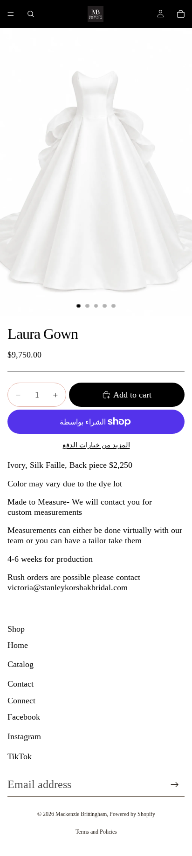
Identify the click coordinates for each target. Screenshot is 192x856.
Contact (20, 683)
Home (17, 645)
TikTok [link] (19, 756)
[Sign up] (175, 785)
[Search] (31, 14)
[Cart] (181, 14)
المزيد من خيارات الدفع (96, 445)
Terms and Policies (96, 832)
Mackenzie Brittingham (81, 814)
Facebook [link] (23, 716)
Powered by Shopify (132, 814)
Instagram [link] (24, 736)
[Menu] (10, 14)
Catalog (20, 664)
